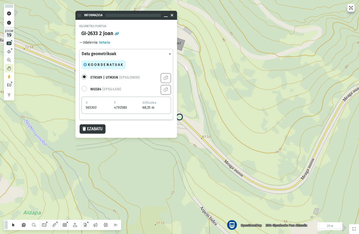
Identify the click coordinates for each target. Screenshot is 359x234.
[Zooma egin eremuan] (9, 60)
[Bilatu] (34, 225)
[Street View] (9, 76)
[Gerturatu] (9, 13)
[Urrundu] (9, 23)
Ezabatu (95, 129)
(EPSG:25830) (115, 77)
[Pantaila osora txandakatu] (351, 8)
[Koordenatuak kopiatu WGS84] (166, 90)
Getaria (104, 42)
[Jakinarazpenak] (95, 225)
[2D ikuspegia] (9, 43)
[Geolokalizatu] (9, 51)
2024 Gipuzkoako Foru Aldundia (286, 225)
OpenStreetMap (251, 225)
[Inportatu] (75, 225)
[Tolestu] (9, 95)
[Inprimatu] (85, 225)
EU (9, 85)
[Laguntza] (106, 225)
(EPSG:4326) (105, 89)
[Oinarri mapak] (44, 225)
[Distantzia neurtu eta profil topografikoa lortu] (54, 225)
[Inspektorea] (24, 225)
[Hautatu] (13, 225)
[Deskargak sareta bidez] (65, 225)
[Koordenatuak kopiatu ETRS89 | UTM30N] (166, 78)
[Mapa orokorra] (354, 229)
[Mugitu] (9, 68)
